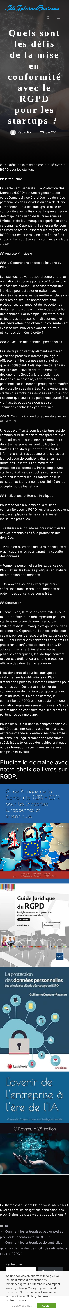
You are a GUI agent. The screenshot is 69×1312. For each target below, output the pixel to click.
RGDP (9, 1226)
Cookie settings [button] (22, 1305)
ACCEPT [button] (47, 1305)
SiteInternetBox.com (32, 8)
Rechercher (14, 1264)
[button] (48, 17)
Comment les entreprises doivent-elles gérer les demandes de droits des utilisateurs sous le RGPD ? (33, 1248)
